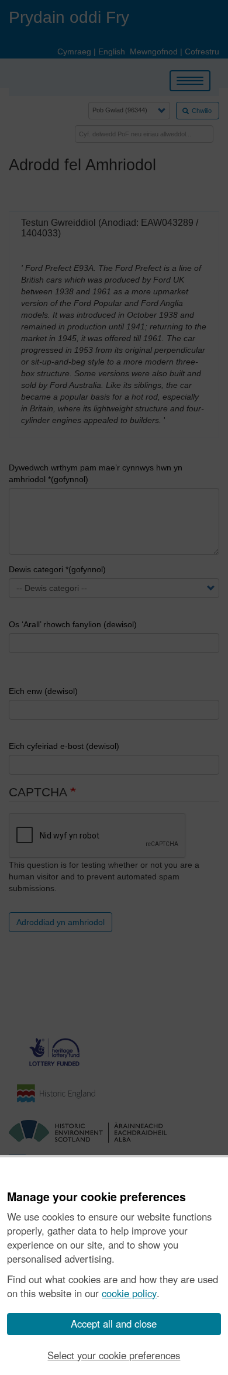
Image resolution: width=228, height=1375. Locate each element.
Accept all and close (114, 1323)
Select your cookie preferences (113, 1355)
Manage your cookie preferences (96, 1197)
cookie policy (129, 1293)
